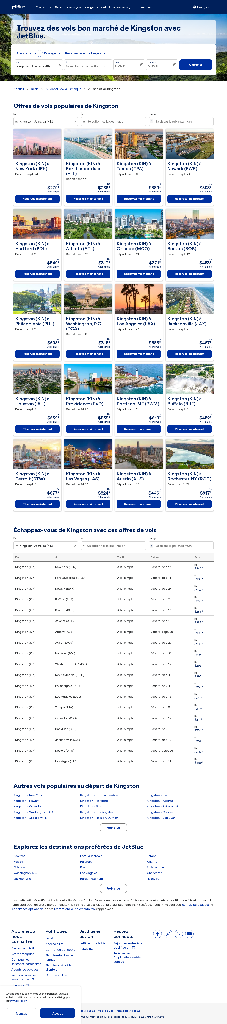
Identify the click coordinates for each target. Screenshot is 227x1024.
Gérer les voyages (68, 7)
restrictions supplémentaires (74, 909)
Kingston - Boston (93, 806)
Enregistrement (95, 7)
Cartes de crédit (22, 948)
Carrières (20, 985)
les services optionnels (27, 909)
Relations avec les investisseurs (23, 977)
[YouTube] (189, 934)
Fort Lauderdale (91, 856)
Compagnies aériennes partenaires (26, 962)
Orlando (19, 867)
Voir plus (113, 827)
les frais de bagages (196, 904)
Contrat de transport (60, 949)
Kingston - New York (27, 795)
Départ (119, 62)
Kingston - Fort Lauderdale (99, 795)
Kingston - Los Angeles (96, 812)
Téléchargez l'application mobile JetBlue (127, 957)
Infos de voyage (123, 7)
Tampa (151, 856)
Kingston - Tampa (159, 795)
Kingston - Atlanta (160, 800)
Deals (34, 89)
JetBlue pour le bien (93, 943)
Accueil (18, 89)
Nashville (153, 878)
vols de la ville (105, 1010)
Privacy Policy (18, 1000)
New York (19, 856)
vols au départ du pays (128, 1010)
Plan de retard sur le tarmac (59, 957)
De (18, 62)
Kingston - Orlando (27, 806)
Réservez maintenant (37, 198)
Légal (49, 938)
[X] (179, 934)
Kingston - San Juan (161, 817)
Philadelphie (155, 867)
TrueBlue (145, 7)
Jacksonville (22, 878)
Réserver (43, 7)
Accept (57, 1013)
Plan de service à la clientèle (58, 967)
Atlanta (152, 861)
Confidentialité (56, 975)
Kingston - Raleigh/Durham (99, 817)
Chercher (195, 64)
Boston (85, 867)
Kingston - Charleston (162, 812)
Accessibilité (54, 944)
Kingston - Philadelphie (163, 806)
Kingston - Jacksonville (30, 817)
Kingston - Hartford (94, 800)
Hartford (86, 861)
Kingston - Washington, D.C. (33, 812)
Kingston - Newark (26, 800)
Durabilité (86, 949)
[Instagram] (168, 934)
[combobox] (37, 66)
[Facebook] (157, 934)
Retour (152, 62)
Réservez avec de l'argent (83, 53)
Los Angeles (88, 873)
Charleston (154, 873)
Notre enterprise (22, 954)
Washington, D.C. (25, 873)
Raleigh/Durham (91, 878)
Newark (18, 861)
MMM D (120, 66)
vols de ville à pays (85, 1010)
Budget (153, 113)
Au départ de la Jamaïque (63, 89)
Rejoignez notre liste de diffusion (128, 945)
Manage (21, 1013)
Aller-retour (25, 53)
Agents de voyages (24, 969)
